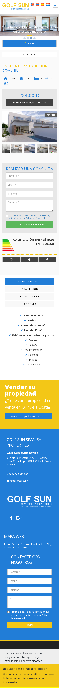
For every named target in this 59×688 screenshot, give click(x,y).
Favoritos (22, 547)
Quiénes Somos (20, 544)
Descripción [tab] (29, 288)
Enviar (29, 625)
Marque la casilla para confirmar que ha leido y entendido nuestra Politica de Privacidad (29, 216)
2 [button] (28, 38)
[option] (29, 25)
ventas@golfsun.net (19, 480)
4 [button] (34, 38)
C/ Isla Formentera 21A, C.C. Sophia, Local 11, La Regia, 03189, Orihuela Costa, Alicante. (29, 461)
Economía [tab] (29, 304)
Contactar (9, 547)
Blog (49, 544)
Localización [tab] (29, 296)
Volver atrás (29, 54)
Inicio (7, 544)
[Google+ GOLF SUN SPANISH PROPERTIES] (20, 518)
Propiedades (37, 544)
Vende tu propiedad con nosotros (28, 416)
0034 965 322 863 (18, 474)
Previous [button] (3, 25)
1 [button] (24, 38)
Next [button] (55, 25)
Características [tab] (29, 281)
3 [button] (31, 38)
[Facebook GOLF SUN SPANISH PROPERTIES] (12, 518)
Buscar (30, 43)
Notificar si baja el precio (29, 102)
